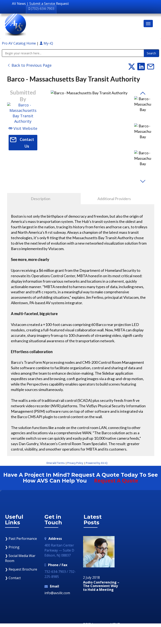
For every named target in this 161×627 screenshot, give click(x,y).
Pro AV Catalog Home (19, 43)
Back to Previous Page (31, 65)
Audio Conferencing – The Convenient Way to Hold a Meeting (101, 586)
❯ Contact (13, 578)
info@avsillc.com (57, 593)
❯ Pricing (12, 547)
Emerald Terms (56, 463)
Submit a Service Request (49, 3)
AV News (19, 3)
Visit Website (24, 128)
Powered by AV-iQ (97, 463)
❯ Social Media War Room (20, 558)
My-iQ (48, 43)
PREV (88, 624)
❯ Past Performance (21, 538)
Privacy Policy (75, 463)
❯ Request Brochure (21, 569)
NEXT (115, 624)
